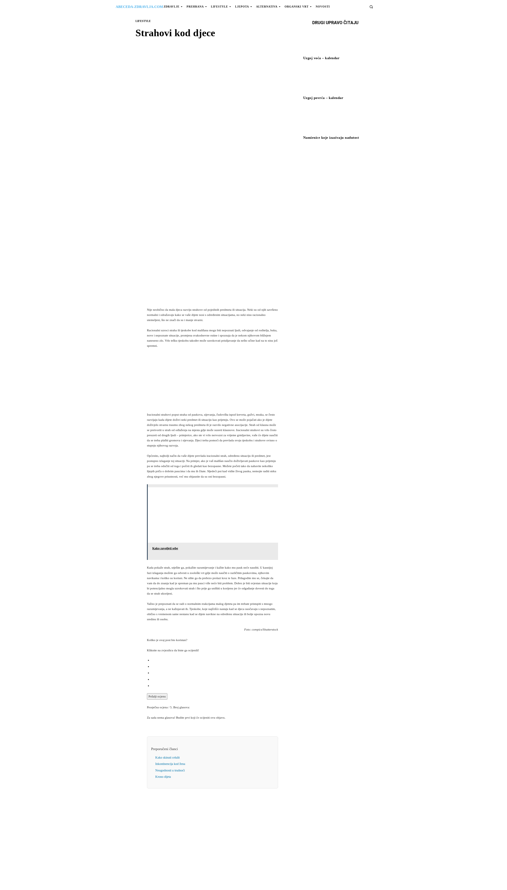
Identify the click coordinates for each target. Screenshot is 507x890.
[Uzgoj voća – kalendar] (335, 41)
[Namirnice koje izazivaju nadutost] (335, 120)
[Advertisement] (212, 276)
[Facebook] (199, 148)
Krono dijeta (163, 776)
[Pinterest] (217, 148)
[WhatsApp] (226, 148)
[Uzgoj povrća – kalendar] (335, 81)
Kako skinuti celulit (167, 757)
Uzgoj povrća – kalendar (323, 98)
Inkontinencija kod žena (170, 764)
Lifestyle (143, 21)
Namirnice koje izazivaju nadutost (331, 138)
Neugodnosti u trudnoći (170, 770)
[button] (371, 6)
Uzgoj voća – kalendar (321, 58)
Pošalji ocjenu (157, 696)
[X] (208, 148)
